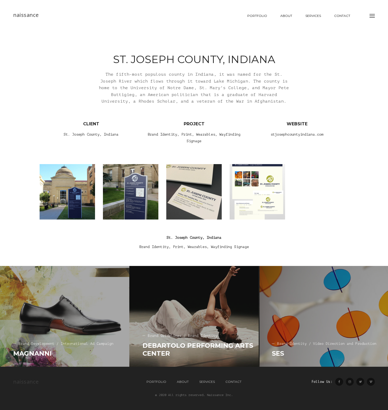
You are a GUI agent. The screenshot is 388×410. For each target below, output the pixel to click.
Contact (342, 16)
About (286, 16)
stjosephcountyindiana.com (297, 134)
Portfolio (257, 16)
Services (313, 16)
